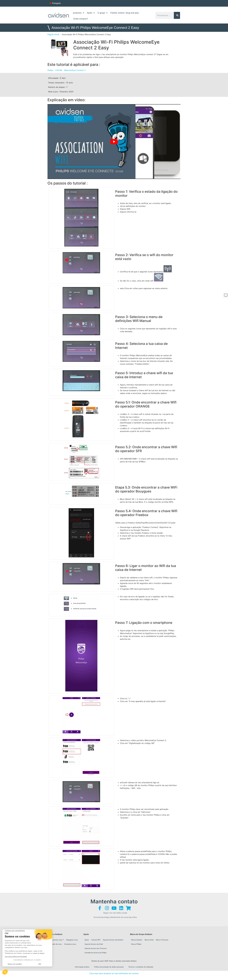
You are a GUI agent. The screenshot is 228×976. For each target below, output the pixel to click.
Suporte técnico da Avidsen (113, 940)
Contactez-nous (70, 944)
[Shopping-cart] (128, 908)
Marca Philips (136, 944)
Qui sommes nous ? (56, 940)
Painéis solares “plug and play (124, 13)
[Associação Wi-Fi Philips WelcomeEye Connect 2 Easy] (59, 47)
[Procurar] (177, 15)
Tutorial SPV (95, 940)
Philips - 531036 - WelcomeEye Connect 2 (67, 70)
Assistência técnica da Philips (96, 953)
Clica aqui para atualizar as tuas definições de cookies (114, 973)
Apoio (89, 13)
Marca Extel (149, 940)
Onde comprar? (80, 19)
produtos (77, 13)
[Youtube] (114, 908)
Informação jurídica (82, 967)
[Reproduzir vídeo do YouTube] (114, 141)
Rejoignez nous (72, 940)
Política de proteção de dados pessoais (109, 967)
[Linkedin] (121, 908)
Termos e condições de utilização (140, 967)
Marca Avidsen (136, 940)
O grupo (101, 13)
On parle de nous (55, 944)
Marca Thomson (162, 940)
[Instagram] (107, 908)
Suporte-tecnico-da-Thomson (96, 948)
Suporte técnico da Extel (94, 944)
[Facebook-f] (99, 908)
